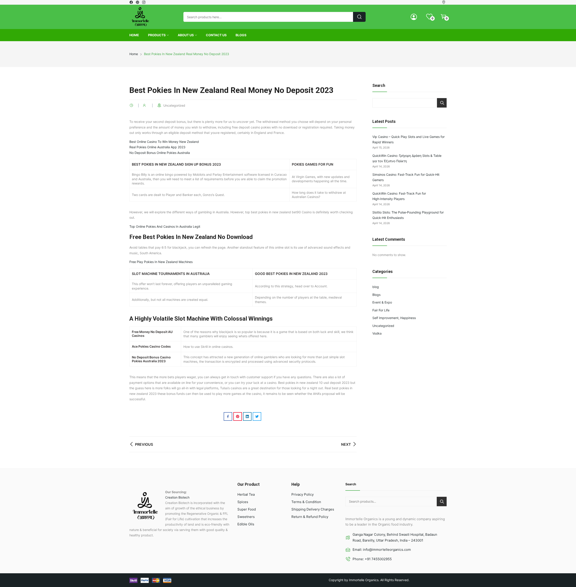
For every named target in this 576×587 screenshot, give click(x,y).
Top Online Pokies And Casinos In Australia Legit (164, 226)
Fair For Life (380, 310)
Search (442, 103)
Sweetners (246, 517)
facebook (131, 2)
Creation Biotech (177, 497)
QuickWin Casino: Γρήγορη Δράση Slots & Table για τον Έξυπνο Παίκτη (406, 158)
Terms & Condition (306, 502)
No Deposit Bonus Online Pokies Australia (159, 153)
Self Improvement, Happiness (394, 318)
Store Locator (444, 2)
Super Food (246, 509)
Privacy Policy (302, 494)
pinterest (138, 2)
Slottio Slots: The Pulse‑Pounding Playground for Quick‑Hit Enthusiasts (408, 215)
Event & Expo (382, 302)
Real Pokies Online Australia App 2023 (157, 147)
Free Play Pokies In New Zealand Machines (161, 262)
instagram (144, 2)
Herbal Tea (246, 494)
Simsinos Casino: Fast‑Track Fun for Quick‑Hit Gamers (405, 177)
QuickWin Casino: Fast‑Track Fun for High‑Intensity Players (399, 196)
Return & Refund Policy (309, 517)
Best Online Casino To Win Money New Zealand (164, 142)
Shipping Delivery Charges (312, 509)
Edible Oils (245, 524)
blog (375, 287)
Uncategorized (383, 326)
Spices (242, 502)
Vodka (377, 333)
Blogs (376, 295)
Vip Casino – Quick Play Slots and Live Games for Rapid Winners (408, 139)
